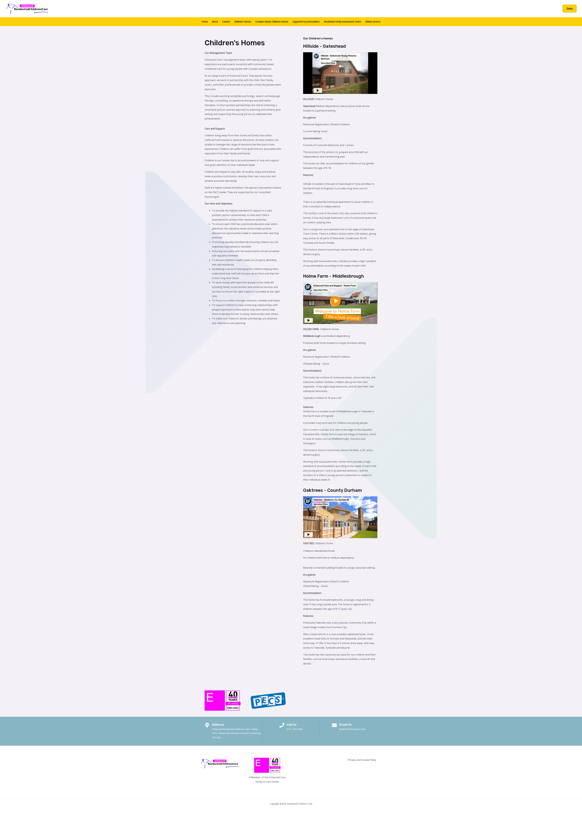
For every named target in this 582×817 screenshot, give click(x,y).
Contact (226, 21)
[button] (569, 9)
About (215, 21)
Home (205, 21)
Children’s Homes (242, 21)
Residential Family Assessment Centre (342, 21)
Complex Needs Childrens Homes (271, 21)
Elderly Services (372, 21)
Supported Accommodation (306, 21)
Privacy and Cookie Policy (362, 760)
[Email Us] (334, 725)
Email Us (345, 724)
